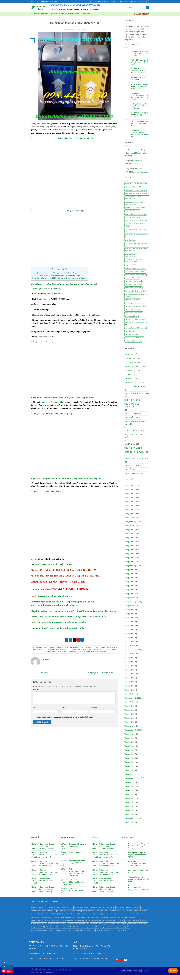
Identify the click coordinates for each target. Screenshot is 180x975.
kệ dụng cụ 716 (129, 207)
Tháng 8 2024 (129, 570)
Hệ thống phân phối (103, 1)
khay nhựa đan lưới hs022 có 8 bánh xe (102, 907)
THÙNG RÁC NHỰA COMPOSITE (131, 405)
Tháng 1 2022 (129, 690)
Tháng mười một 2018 (132, 818)
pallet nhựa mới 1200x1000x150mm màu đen (45, 917)
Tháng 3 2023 (129, 634)
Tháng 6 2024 (129, 578)
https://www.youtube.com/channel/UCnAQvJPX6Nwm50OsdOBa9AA (73, 616)
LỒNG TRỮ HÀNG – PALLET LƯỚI (134, 436)
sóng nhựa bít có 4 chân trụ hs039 (135, 268)
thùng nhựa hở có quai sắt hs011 (137, 923)
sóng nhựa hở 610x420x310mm (110, 917)
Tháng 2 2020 (129, 766)
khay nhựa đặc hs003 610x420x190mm (69, 910)
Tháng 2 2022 (129, 686)
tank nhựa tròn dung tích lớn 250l (135, 271)
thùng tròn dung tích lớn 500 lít (134, 337)
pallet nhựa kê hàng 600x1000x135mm (131, 255)
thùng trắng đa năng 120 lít (63, 930)
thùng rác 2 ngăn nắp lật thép (55, 402)
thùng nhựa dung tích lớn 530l (134, 284)
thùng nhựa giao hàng (97, 923)
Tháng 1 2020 (129, 770)
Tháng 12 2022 (129, 646)
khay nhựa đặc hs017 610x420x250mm (95, 910)
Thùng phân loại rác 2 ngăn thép (47, 288)
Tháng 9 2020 (129, 738)
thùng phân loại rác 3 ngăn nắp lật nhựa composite (136, 295)
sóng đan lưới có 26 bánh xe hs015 (62, 920)
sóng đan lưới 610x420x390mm (40, 920)
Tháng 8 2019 (129, 790)
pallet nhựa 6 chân (130, 240)
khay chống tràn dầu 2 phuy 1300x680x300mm (133, 198)
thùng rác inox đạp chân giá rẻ (133, 312)
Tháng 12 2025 (129, 517)
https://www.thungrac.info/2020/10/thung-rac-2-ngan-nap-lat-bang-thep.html (59, 278)
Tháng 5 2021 (129, 710)
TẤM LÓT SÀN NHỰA (132, 431)
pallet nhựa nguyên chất (68, 917)
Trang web (93, 707)
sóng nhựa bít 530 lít (131, 265)
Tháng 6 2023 (129, 622)
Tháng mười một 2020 (132, 730)
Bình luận (36, 689)
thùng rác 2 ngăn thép (99, 651)
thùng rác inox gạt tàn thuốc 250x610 (136, 306)
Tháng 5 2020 (129, 754)
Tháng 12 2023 (129, 598)
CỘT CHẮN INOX (131, 370)
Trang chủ (35, 14)
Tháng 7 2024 (129, 574)
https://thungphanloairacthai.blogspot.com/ (96, 611)
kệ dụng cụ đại (140, 207)
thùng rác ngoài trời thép (88, 649)
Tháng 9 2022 (129, 658)
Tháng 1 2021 (129, 722)
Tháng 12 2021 (129, 694)
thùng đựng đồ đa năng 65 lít (105, 930)
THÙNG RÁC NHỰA (131, 383)
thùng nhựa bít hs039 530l (133, 281)
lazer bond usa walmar (132, 150)
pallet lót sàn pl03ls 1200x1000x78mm (120, 910)
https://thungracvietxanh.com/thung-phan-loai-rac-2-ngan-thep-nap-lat (57, 273)
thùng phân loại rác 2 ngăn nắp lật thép (43, 649)
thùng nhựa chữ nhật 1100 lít (57, 923)
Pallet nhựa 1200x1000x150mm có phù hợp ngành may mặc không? (140, 96)
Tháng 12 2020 (129, 726)
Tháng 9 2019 (129, 786)
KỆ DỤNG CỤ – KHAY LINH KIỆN (136, 452)
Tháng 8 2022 (129, 662)
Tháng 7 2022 (129, 666)
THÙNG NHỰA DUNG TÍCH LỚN (136, 393)
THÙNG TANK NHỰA (132, 473)
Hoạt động (87, 14)
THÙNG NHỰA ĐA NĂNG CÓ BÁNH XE (135, 423)
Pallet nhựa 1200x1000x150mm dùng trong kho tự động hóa (139, 133)
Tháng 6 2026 (129, 493)
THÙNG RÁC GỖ (130, 354)
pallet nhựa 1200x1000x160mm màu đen (136, 244)
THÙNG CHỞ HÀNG (132, 448)
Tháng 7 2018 (129, 822)
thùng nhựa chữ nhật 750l (38, 923)
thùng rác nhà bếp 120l (132, 316)
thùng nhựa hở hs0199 (52, 927)
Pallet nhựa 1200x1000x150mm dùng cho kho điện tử (138, 71)
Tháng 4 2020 (129, 758)
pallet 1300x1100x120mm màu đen (136, 220)
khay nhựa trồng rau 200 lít (39, 907)
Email (64, 707)
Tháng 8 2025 (129, 533)
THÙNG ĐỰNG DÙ (131, 413)
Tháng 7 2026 (129, 489)
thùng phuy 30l (129, 291)
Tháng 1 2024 (129, 594)
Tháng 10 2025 (129, 525)
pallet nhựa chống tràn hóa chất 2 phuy (94, 914)
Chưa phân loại (130, 359)
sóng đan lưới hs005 (81, 920)
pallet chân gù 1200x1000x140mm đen (135, 230)
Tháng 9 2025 (129, 529)
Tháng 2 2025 (129, 558)
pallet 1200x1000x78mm (133, 217)
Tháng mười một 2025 (132, 521)
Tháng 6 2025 (129, 542)
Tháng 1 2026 (129, 514)
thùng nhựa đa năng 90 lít (122, 927)
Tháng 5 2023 (129, 626)
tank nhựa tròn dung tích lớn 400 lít (135, 274)
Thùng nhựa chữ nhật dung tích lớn (100, 673)
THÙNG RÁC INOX (81, 20)
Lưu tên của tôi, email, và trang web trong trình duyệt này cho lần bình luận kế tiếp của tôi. (64, 717)
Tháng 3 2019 (129, 810)
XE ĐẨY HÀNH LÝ (131, 400)
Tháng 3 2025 (129, 553)
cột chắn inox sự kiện (140, 183)
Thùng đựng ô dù (41, 673)
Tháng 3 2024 (129, 590)
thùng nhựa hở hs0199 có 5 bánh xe (72, 927)
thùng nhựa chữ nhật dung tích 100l (78, 923)
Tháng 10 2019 (129, 782)
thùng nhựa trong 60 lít (91, 927)
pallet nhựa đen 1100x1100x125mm (88, 917)
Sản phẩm (45, 14)
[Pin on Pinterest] (78, 640)
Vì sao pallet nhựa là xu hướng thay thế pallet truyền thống (139, 86)
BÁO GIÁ (173, 970)
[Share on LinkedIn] (82, 640)
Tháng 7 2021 (129, 706)
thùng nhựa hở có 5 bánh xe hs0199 (115, 923)
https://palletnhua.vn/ (68, 605)
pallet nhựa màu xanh (113, 914)
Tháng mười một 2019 (132, 778)
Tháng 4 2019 (129, 806)
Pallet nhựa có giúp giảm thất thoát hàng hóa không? (140, 115)
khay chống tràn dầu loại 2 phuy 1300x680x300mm (134, 203)
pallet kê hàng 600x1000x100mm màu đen (136, 235)
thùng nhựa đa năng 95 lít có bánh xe (42, 930)
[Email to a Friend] (74, 640)
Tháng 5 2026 (129, 497)
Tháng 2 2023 (129, 638)
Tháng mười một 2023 (132, 602)
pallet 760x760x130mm (132, 210)
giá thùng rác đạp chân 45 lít (133, 187)
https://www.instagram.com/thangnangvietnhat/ (64, 622)
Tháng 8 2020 (129, 742)
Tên (34, 707)
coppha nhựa (128, 183)
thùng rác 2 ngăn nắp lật (103, 649)
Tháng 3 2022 (129, 682)
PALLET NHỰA (129, 444)
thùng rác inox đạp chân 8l (132, 309)
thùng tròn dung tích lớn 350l (133, 334)
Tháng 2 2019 (129, 814)
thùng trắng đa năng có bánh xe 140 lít (83, 930)
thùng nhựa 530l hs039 (132, 278)
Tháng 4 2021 (129, 714)
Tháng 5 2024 (129, 582)
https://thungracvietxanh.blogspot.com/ (55, 611)
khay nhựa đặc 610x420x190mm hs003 (128, 907)
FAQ (126, 1)
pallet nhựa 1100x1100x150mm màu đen (43, 914)
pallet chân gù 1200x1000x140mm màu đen (135, 225)
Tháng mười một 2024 (132, 566)
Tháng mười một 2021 (132, 698)
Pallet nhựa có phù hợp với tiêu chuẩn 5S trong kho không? (139, 53)
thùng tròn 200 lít (130, 331)
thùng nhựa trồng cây (106, 927)
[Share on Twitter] (70, 640)
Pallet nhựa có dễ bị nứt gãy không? (139, 78)
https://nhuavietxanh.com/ (51, 601)
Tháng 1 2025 (129, 562)
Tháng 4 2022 (129, 678)
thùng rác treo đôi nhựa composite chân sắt (136, 323)
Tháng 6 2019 (129, 798)
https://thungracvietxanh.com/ (80, 601)
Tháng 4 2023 (129, 630)
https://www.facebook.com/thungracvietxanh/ (62, 628)
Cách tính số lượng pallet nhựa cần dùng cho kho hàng (140, 123)
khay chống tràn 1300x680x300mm (136, 190)
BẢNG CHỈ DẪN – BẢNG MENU (136, 387)
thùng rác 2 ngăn (75, 649)
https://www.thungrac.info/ (43, 605)
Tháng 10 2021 (129, 702)
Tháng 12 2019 (129, 774)
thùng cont (144, 920)
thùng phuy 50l (140, 291)
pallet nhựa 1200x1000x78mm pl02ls (69, 914)
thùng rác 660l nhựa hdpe (132, 299)
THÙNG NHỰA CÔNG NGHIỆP (136, 459)
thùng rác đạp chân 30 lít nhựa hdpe (135, 328)
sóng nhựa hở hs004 (128, 917)
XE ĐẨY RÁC (129, 375)
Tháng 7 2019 (129, 794)
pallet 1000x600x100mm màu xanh (135, 214)
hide (65, 269)
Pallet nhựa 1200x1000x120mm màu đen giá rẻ (136, 154)
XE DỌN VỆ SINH (130, 362)
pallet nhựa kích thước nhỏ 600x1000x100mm (133, 260)
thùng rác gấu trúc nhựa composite (135, 303)
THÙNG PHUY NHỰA (132, 465)
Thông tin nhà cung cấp (69, 14)
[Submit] (147, 7)
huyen (85, 29)
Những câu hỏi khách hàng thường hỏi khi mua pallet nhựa (140, 106)
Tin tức (114, 1)
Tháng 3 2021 (129, 718)
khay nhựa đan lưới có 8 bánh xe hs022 (60, 907)
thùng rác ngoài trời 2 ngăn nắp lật (82, 651)
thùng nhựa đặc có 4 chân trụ (133, 287)
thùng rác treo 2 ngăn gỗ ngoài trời (135, 319)
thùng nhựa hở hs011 (37, 927)
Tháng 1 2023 (129, 642)
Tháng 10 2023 (129, 606)
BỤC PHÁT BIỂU (130, 379)
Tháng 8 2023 (129, 614)
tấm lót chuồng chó (121, 930)
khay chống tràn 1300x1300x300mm (136, 193)
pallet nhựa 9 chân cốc (140, 910)
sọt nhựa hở (135, 920)
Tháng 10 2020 (129, 734)
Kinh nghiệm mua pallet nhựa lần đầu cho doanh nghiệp (139, 62)
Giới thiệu (93, 1)
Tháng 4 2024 (129, 586)
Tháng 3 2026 (129, 505)
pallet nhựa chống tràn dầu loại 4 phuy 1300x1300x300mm (136, 249)
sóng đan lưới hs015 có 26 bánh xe (113, 920)
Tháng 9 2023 (129, 610)
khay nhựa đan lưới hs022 (81, 907)
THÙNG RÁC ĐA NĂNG (68, 20)
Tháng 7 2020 (129, 746)
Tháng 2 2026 (129, 509)
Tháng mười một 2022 (132, 650)
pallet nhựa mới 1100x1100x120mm (132, 914)
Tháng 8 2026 (129, 485)
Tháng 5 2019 (129, 802)
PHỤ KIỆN (128, 469)
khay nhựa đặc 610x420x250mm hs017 (43, 910)
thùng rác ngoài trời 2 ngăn (64, 651)
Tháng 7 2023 (129, 618)
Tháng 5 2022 (129, 674)
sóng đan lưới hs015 (95, 920)
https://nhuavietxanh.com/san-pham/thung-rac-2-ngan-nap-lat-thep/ (56, 275)
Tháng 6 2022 (129, 670)
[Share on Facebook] (67, 640)
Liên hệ (120, 1)
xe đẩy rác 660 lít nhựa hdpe (133, 341)
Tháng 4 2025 (129, 550)
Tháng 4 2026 (129, 501)
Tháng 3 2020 (129, 762)
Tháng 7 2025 (129, 537)
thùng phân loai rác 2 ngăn (62, 649)
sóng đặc (127, 920)
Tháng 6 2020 (129, 750)
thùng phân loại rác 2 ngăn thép (90, 647)
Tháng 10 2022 (129, 654)
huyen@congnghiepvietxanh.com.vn (55, 596)
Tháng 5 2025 (129, 545)
